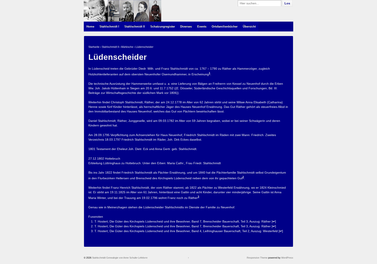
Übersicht (249, 26)
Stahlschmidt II (134, 26)
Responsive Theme (257, 257)
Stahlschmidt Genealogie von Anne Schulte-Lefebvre (119, 257)
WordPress (287, 257)
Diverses (186, 26)
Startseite (93, 46)
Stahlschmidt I (109, 26)
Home (90, 26)
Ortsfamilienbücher (225, 26)
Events (201, 26)
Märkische (127, 46)
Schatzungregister (162, 26)
